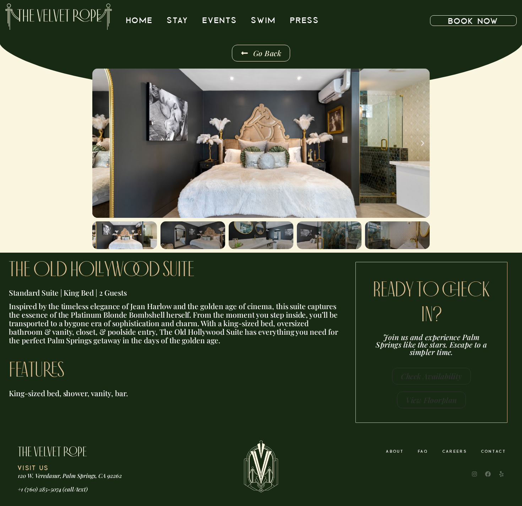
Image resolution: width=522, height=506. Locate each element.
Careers (454, 451)
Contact (493, 451)
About (395, 451)
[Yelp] (501, 474)
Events (219, 20)
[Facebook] (488, 474)
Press (304, 20)
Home (139, 20)
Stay (177, 20)
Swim (263, 20)
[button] (99, 143)
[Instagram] (474, 474)
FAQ (423, 451)
